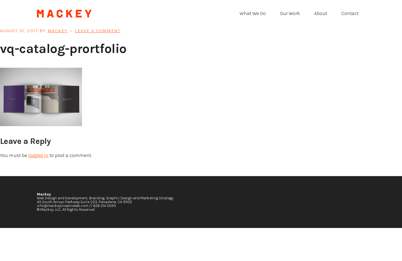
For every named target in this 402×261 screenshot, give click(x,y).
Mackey (78, 13)
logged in (38, 155)
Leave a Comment (97, 30)
